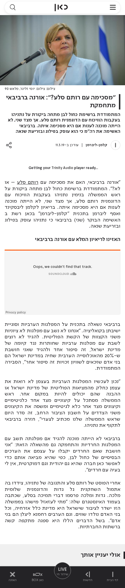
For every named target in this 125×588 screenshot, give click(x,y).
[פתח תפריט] (113, 7)
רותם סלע (27, 182)
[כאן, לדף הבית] (61, 7)
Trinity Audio (62, 168)
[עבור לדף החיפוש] (12, 7)
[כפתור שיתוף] (9, 145)
